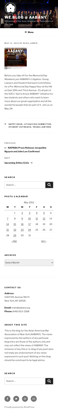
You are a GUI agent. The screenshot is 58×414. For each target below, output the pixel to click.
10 (29, 218)
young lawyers (42, 127)
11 (37, 218)
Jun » (43, 241)
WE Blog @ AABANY (25, 17)
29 (14, 235)
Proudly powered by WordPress (19, 407)
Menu (30, 32)
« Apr (14, 241)
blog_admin (30, 43)
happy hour (16, 124)
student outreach (20, 127)
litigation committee (37, 124)
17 (29, 224)
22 (15, 230)
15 (15, 224)
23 (22, 230)
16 (22, 224)
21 (7, 230)
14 (7, 224)
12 (44, 218)
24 (29, 230)
